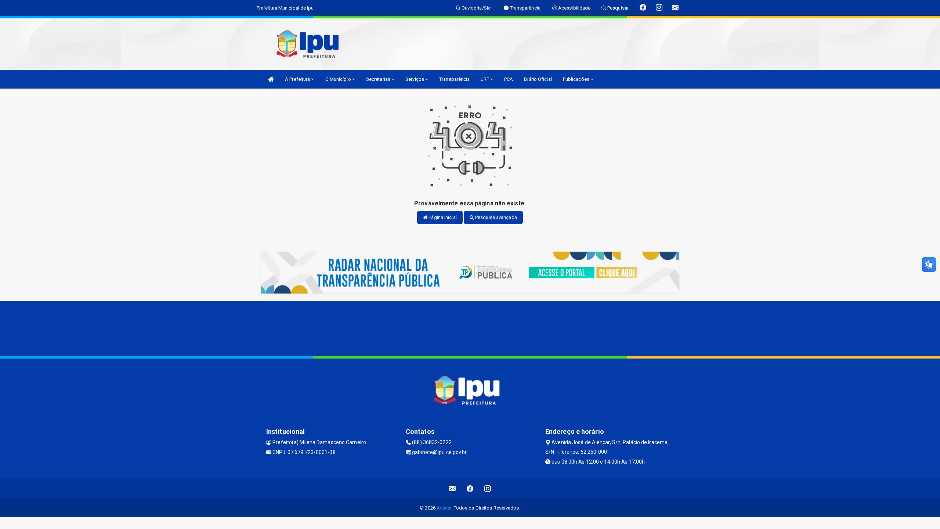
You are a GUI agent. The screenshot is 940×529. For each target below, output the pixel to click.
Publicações (576, 79)
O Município (338, 79)
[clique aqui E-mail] (452, 488)
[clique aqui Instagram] (487, 488)
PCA (508, 79)
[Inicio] (271, 79)
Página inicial (442, 217)
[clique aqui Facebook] (470, 488)
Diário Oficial (538, 79)
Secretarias (378, 79)
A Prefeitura (298, 79)
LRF (485, 79)
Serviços (415, 79)
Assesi (444, 508)
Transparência (454, 79)
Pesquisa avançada (495, 217)
